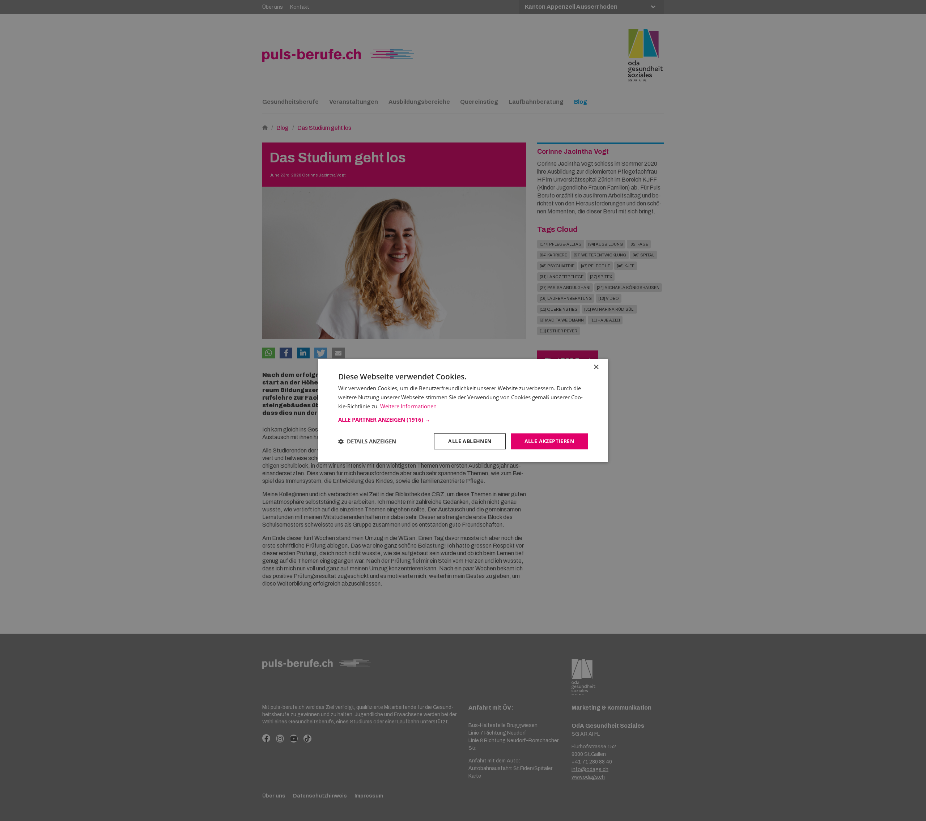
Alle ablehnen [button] (469, 441)
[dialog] (463, 410)
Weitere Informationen (408, 406)
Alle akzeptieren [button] (549, 441)
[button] (463, 419)
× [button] (596, 367)
